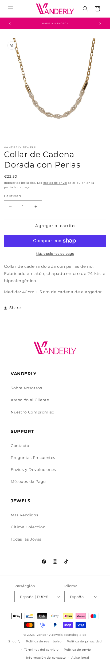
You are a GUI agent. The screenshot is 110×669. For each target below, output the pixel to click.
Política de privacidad (84, 641)
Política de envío (77, 649)
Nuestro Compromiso (32, 412)
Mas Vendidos (24, 515)
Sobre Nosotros (26, 388)
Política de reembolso (44, 641)
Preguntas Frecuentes (33, 457)
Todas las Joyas (26, 539)
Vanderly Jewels (50, 635)
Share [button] (15, 307)
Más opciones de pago (55, 254)
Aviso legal (80, 657)
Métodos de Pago (28, 481)
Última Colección (28, 527)
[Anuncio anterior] (10, 23)
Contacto (20, 445)
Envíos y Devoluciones (33, 469)
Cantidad (12, 196)
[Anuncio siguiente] (100, 23)
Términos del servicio (41, 649)
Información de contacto (46, 657)
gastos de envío (55, 183)
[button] (11, 9)
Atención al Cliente (30, 400)
